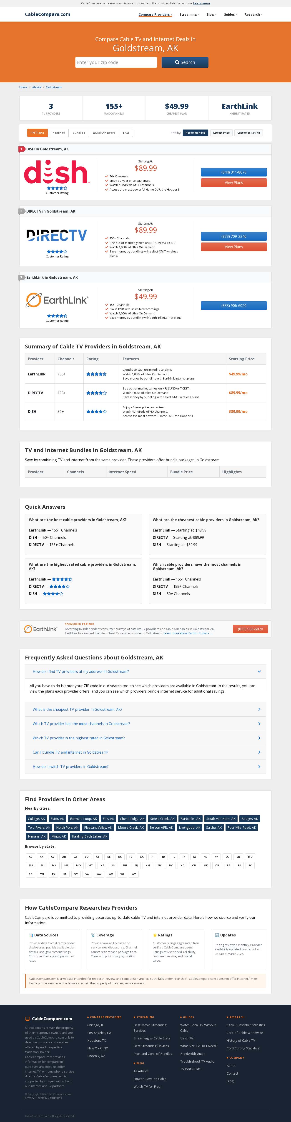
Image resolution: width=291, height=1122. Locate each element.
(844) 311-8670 (233, 172)
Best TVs (186, 1038)
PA (228, 865)
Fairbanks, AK (191, 818)
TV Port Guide (190, 1069)
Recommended (196, 132)
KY (216, 856)
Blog (211, 14)
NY (159, 865)
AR (64, 856)
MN (54, 865)
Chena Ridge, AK (132, 818)
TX (53, 874)
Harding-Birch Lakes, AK (89, 836)
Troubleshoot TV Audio (197, 1061)
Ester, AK (57, 818)
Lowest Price (221, 132)
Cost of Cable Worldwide (245, 1033)
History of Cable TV (241, 1040)
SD (30, 874)
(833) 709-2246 (233, 236)
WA (99, 874)
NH (125, 865)
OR (217, 865)
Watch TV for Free (147, 1086)
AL (30, 856)
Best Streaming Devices (151, 1046)
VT (76, 874)
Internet (58, 133)
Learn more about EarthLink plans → (188, 633)
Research (253, 14)
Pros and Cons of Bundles (153, 1053)
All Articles (141, 1071)
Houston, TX (96, 1040)
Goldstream (54, 87)
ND (182, 865)
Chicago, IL (95, 1025)
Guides (230, 14)
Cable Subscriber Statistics (246, 1025)
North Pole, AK (67, 827)
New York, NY (97, 1048)
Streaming (189, 14)
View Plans (234, 182)
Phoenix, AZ (96, 1056)
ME (238, 856)
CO (86, 856)
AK (41, 856)
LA (227, 856)
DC (120, 856)
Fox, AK (108, 818)
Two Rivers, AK (39, 827)
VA (87, 874)
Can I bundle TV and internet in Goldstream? (70, 752)
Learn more (201, 3)
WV (111, 874)
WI (122, 874)
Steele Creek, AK (162, 818)
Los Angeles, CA (99, 1033)
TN (42, 874)
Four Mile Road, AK (242, 827)
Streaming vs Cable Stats (152, 1038)
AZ (53, 856)
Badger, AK (249, 818)
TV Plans (37, 133)
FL (130, 856)
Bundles (79, 133)
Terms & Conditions (49, 1098)
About (231, 1065)
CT (98, 856)
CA (75, 856)
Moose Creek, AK (131, 827)
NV (113, 865)
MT (90, 865)
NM (148, 865)
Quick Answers (104, 133)
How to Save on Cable (150, 1079)
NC (171, 865)
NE (102, 865)
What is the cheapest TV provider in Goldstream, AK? (77, 709)
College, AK (36, 818)
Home (23, 87)
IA (194, 856)
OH (194, 865)
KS (205, 856)
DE (108, 856)
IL (174, 856)
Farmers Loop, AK (83, 818)
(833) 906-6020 (233, 305)
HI (152, 856)
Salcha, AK (214, 827)
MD (250, 856)
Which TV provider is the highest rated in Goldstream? (79, 737)
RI (239, 865)
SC (250, 865)
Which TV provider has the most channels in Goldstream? (81, 723)
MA (31, 865)
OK (206, 865)
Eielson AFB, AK (161, 827)
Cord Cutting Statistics (243, 1048)
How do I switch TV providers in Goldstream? (71, 766)
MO (78, 865)
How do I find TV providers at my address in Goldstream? (81, 671)
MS (66, 865)
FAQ (126, 133)
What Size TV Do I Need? (198, 1046)
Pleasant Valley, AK (98, 827)
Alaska (36, 87)
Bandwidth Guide (192, 1053)
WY (134, 874)
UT (65, 874)
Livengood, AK (189, 827)
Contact (232, 1073)
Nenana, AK (36, 836)
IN (184, 856)
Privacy (29, 1098)
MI (42, 865)
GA (142, 856)
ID (163, 856)
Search (187, 62)
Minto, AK (58, 836)
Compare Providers (155, 14)
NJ (136, 865)
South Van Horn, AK (221, 818)
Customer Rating (248, 132)
